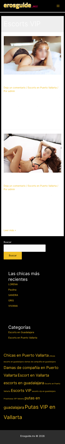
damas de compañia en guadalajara (40, 362)
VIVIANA (13, 305)
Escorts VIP (21, 390)
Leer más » (10, 230)
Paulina (12, 289)
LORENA (13, 284)
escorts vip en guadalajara (43, 391)
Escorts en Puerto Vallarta (42, 87)
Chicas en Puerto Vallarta (26, 355)
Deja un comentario (14, 87)
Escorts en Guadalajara (21, 332)
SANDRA (14, 81)
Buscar (7, 242)
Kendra (12, 180)
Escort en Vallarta (33, 375)
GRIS (11, 300)
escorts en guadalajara (24, 383)
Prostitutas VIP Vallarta (14, 399)
